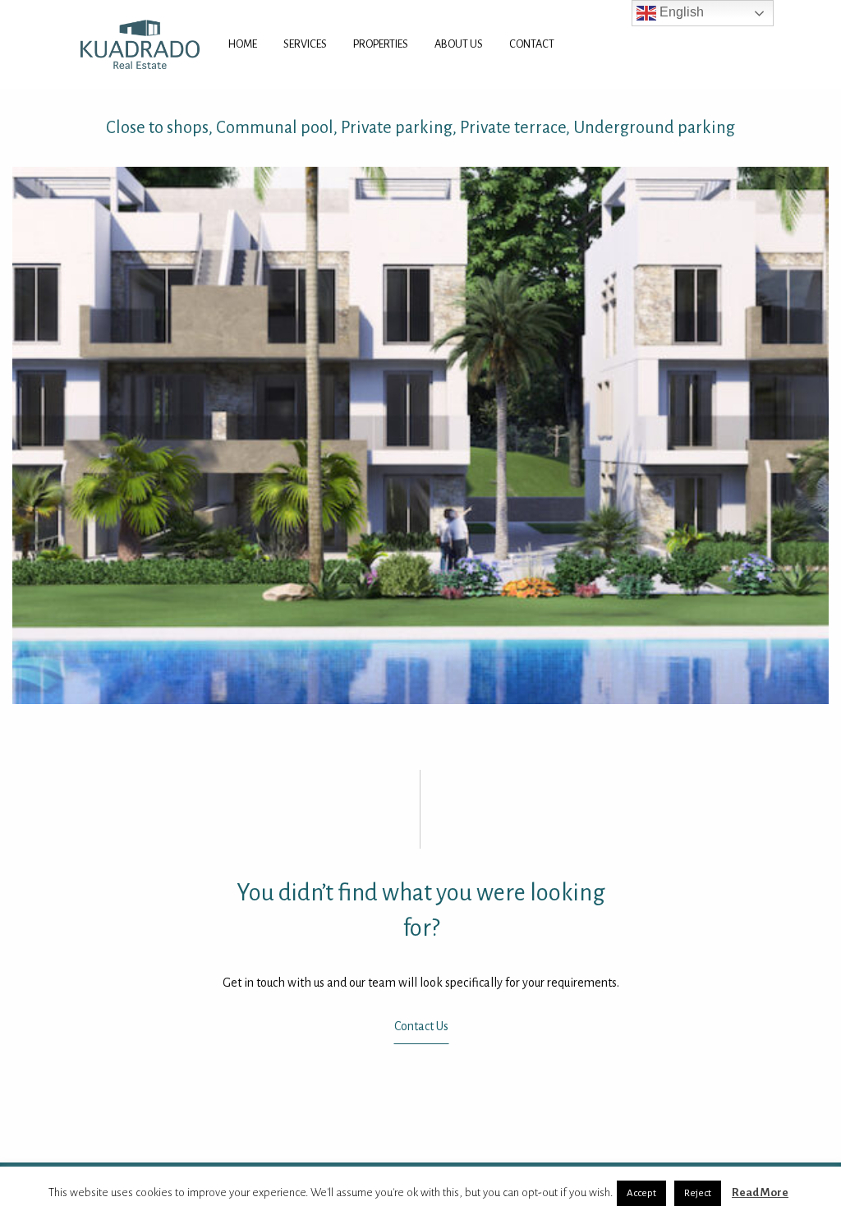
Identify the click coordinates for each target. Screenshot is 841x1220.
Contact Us (420, 1026)
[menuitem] (242, 44)
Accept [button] (641, 1193)
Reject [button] (697, 1193)
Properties (380, 44)
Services (305, 44)
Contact (531, 44)
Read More (760, 1192)
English (680, 12)
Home (242, 44)
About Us (458, 44)
